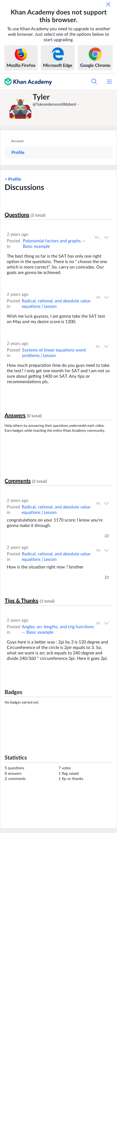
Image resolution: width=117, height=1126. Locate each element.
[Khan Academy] (26, 81)
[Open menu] (109, 81)
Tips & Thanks (21, 601)
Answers (15, 415)
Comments (18, 481)
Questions (17, 215)
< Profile (13, 179)
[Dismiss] (108, 4)
